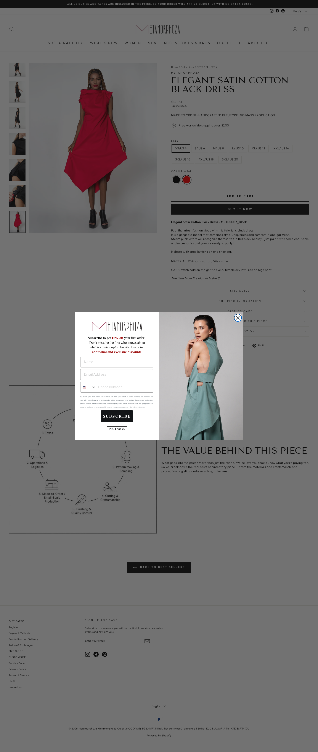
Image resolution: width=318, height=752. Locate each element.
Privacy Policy (128, 407)
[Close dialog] (238, 318)
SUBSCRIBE (117, 416)
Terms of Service (140, 407)
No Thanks (117, 428)
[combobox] (88, 387)
